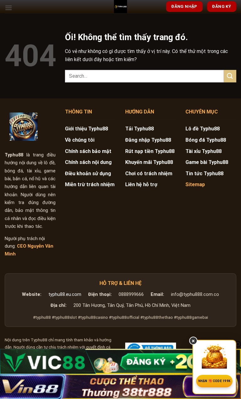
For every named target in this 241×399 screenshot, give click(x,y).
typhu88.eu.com (64, 294)
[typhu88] (23, 126)
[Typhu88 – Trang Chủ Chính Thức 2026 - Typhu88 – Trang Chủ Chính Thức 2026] (120, 6)
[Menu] (8, 7)
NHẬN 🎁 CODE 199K (214, 381)
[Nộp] (230, 76)
